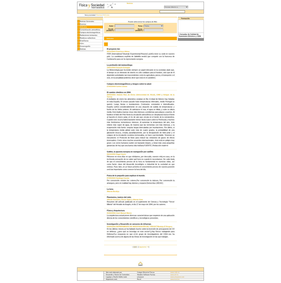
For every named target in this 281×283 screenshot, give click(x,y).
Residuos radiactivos (87, 38)
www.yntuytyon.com (177, 277)
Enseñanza (84, 41)
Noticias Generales (87, 21)
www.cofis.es (175, 272)
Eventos (83, 24)
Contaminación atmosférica (90, 30)
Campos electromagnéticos (90, 32)
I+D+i (82, 43)
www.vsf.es (174, 275)
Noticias (99, 15)
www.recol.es (175, 279)
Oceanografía (85, 46)
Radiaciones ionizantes (88, 35)
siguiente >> (144, 247)
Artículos (106, 15)
